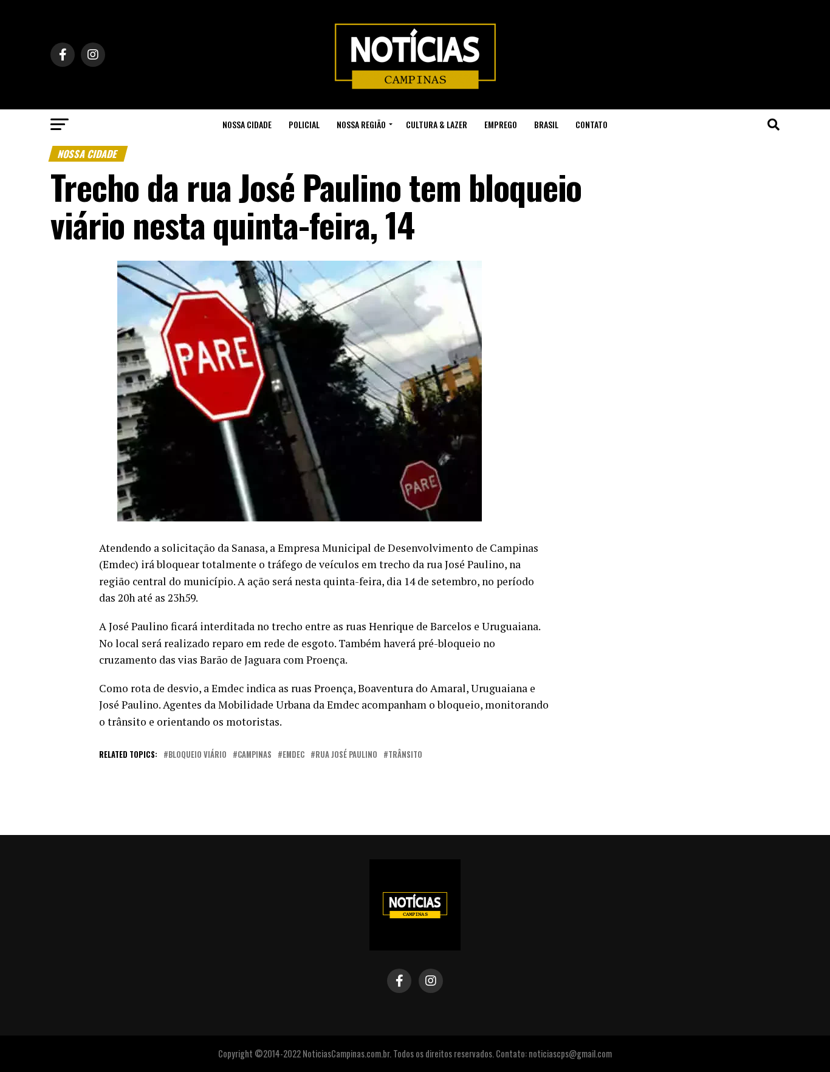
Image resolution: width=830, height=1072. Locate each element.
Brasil (546, 124)
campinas (255, 755)
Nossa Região (361, 124)
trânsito (405, 755)
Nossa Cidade (247, 124)
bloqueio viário (197, 755)
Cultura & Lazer (436, 124)
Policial (304, 124)
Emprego (500, 124)
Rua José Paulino (346, 755)
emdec (293, 755)
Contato (591, 124)
